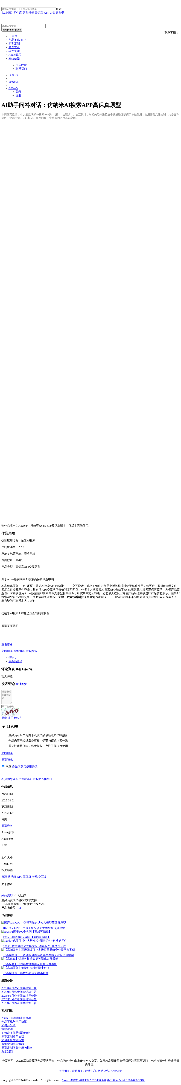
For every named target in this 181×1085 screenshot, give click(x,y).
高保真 (39, 12)
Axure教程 (14, 54)
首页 (14, 36)
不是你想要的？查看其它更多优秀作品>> (27, 779)
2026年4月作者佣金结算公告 (19, 999)
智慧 (62, 12)
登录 (18, 91)
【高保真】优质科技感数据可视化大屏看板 (30, 964)
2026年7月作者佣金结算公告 (19, 988)
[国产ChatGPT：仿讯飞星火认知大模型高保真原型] (33, 922)
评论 (12, 657)
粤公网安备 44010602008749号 (126, 1080)
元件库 (17, 12)
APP (46, 12)
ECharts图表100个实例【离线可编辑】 (26, 937)
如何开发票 (8, 1025)
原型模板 (28, 12)
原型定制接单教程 (12, 1043)
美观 (35, 876)
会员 (13, 88)
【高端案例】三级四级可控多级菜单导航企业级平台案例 (38, 955)
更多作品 (31, 651)
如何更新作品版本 (12, 1040)
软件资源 (14, 50)
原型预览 (19, 651)
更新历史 (15, 661)
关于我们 (7, 1051)
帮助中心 (90, 1070)
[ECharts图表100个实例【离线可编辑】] (26, 931)
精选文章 (14, 47)
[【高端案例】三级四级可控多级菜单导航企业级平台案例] (38, 949)
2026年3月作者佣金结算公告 (19, 1003)
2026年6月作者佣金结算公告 (19, 991)
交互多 (42, 876)
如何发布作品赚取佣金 (15, 1032)
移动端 (12, 876)
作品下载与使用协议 (24, 766)
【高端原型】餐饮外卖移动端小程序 (25, 973)
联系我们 (21, 68)
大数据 (54, 12)
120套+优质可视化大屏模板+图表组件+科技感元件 (34, 946)
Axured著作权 (70, 1080)
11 (19, 907)
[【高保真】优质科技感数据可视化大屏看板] (29, 958)
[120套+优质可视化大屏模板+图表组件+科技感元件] (34, 940)
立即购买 (7, 651)
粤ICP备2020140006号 (92, 1080)
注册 (18, 95)
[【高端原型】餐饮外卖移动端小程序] (25, 967)
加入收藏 (21, 64)
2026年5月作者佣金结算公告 (19, 995)
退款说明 (7, 1029)
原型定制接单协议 (12, 1036)
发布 (14, 75)
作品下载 (17, 39)
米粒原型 (7, 895)
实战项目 (7, 12)
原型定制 (14, 43)
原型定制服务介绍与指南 (17, 1047)
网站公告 (14, 58)
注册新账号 (15, 717)
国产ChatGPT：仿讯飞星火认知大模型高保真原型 (34, 928)
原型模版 (7, 825)
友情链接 (116, 1070)
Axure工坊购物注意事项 (16, 1017)
